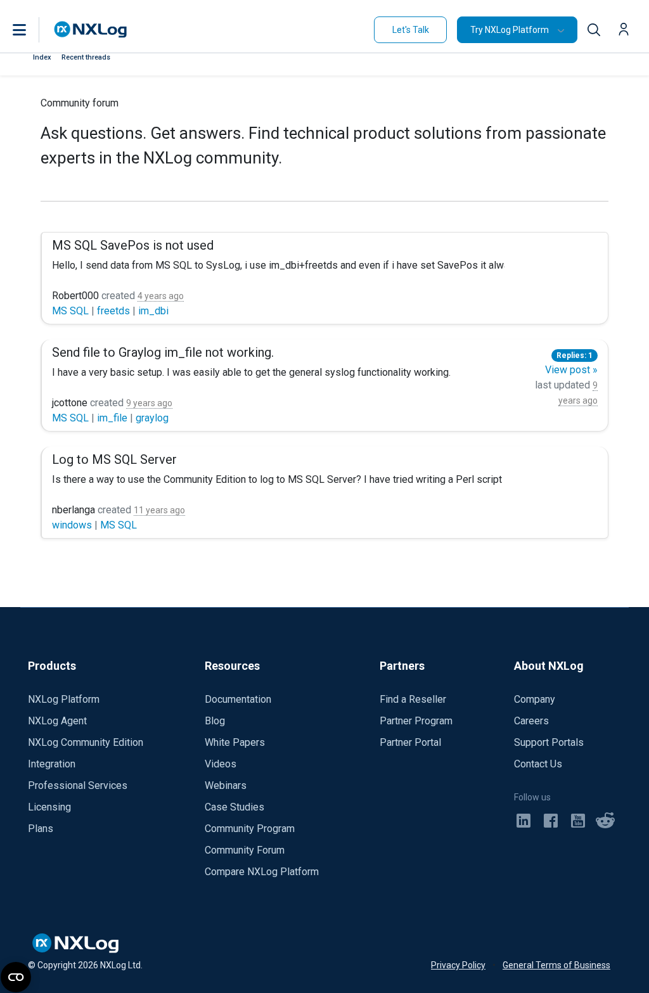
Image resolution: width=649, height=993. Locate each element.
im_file (113, 418)
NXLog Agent (57, 721)
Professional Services (77, 785)
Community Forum (245, 850)
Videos (220, 764)
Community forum (80, 103)
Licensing (49, 807)
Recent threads (85, 57)
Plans (40, 829)
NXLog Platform (64, 699)
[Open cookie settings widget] (16, 977)
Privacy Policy (458, 965)
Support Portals (549, 742)
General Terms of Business (556, 965)
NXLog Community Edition (85, 742)
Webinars (226, 785)
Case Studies (234, 807)
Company (534, 699)
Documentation (238, 699)
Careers (531, 721)
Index (42, 57)
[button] (32, 29)
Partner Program (416, 721)
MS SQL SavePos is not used (133, 245)
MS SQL (71, 311)
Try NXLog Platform (509, 30)
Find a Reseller (413, 699)
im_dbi (153, 311)
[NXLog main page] (90, 29)
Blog (215, 721)
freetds (114, 311)
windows (73, 525)
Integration (51, 764)
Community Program (250, 829)
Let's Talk (410, 30)
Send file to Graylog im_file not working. (163, 352)
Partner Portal (410, 742)
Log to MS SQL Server (114, 459)
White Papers (235, 742)
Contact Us (538, 764)
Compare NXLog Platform (262, 872)
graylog (152, 418)
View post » (571, 370)
